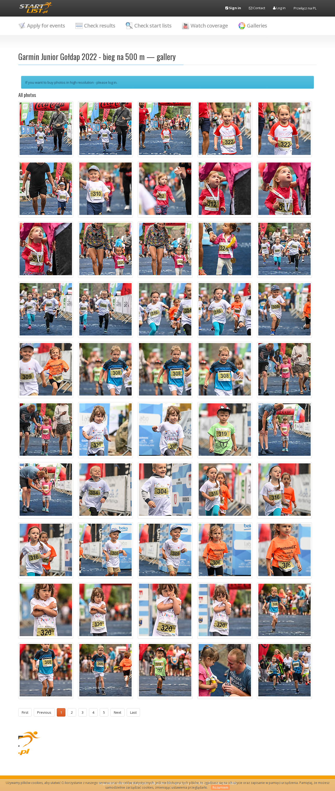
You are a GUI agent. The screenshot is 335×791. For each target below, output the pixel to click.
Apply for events (46, 25)
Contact (258, 8)
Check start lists (152, 25)
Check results (99, 25)
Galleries (257, 25)
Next (117, 712)
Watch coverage (209, 25)
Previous (44, 712)
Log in (281, 8)
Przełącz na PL (305, 8)
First (25, 712)
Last (133, 712)
